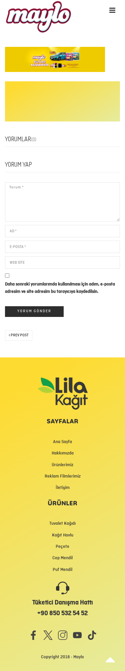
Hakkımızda (63, 453)
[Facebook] (33, 635)
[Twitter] (48, 635)
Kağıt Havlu (62, 535)
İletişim (63, 487)
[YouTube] (77, 635)
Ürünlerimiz (62, 465)
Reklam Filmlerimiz (63, 476)
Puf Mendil (62, 569)
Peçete (62, 546)
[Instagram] (62, 635)
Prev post (19, 335)
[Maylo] (25, 12)
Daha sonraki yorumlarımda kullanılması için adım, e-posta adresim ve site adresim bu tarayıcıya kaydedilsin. (60, 288)
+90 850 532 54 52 (62, 613)
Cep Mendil (62, 558)
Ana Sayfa (62, 441)
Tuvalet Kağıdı (62, 523)
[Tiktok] (92, 635)
